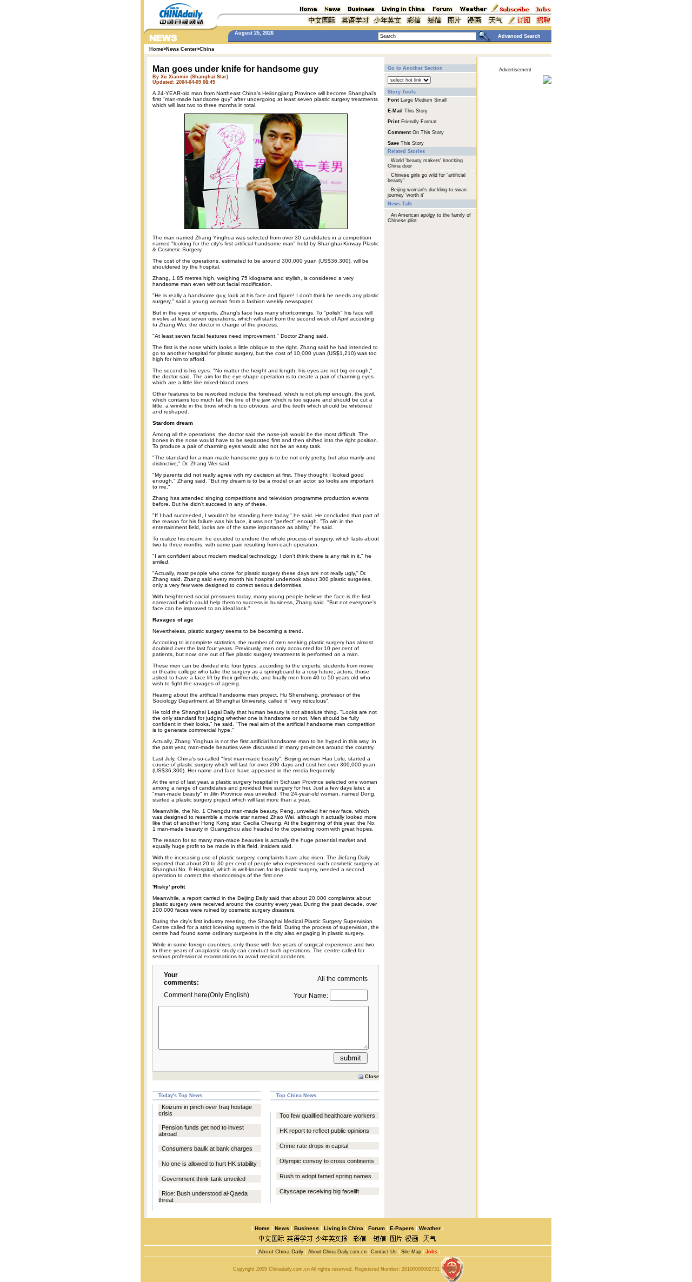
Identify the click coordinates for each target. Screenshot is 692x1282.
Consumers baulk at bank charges (207, 1148)
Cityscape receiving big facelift (319, 1191)
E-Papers (402, 1228)
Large (407, 100)
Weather (429, 1228)
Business (306, 1228)
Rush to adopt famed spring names (325, 1176)
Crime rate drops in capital (314, 1146)
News (282, 1228)
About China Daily (280, 1251)
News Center (181, 49)
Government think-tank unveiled (203, 1179)
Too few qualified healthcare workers (327, 1115)
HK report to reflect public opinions (324, 1130)
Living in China (343, 1228)
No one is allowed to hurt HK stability (209, 1163)
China (206, 49)
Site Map (411, 1251)
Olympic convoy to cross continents (327, 1161)
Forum (376, 1228)
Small (440, 100)
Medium (423, 100)
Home (262, 1228)
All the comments (342, 979)
